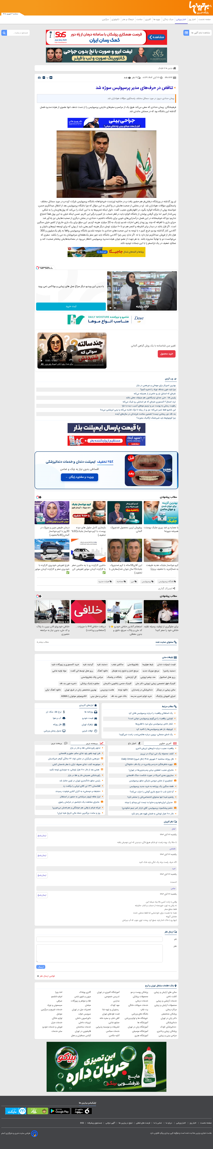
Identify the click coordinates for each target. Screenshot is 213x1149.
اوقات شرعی (87, 731)
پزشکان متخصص (169, 1014)
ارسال (41, 967)
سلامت (139, 19)
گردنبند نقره (88, 664)
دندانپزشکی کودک (168, 1027)
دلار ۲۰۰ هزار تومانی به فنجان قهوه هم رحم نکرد (152, 813)
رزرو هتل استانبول (167, 677)
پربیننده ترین (92, 743)
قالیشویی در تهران (83, 1031)
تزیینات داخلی (85, 1022)
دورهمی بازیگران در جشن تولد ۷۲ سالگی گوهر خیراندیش (73, 759)
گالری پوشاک (85, 992)
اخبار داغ (132, 743)
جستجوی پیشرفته (94, 1123)
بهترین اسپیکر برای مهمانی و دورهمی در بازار (156, 385)
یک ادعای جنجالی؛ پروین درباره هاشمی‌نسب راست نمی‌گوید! (146, 734)
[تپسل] (37, 268)
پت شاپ (144, 1009)
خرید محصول (166, 354)
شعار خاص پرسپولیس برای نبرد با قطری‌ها (154, 724)
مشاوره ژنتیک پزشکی (89, 683)
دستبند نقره (102, 664)
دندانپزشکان (171, 1022)
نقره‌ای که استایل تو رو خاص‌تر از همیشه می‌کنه (155, 393)
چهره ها (157, 19)
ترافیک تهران (87, 724)
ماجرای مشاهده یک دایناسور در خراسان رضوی (78, 802)
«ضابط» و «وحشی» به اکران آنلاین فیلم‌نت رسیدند (77, 791)
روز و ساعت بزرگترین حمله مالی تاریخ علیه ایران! (78, 813)
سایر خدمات (57, 1031)
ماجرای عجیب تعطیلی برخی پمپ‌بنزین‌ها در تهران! (151, 770)
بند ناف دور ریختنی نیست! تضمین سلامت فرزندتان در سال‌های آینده (145, 414)
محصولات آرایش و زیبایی (165, 1005)
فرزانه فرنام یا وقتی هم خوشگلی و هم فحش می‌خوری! (76, 808)
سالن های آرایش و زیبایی (165, 992)
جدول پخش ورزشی (52, 731)
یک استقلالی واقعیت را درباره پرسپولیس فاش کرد (151, 713)
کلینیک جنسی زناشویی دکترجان (117, 683)
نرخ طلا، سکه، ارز (53, 712)
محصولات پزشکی (140, 996)
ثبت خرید (71, 306)
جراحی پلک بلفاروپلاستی (92, 677)
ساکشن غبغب (117, 664)
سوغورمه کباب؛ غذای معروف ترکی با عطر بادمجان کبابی (76, 764)
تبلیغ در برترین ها (125, 1123)
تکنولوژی (115, 19)
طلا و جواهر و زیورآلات (81, 1001)
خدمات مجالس (112, 1031)
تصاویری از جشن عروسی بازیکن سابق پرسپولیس (151, 780)
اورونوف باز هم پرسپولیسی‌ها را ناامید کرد (154, 729)
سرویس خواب (84, 1014)
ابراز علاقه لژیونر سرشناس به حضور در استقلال (80, 797)
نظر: (175, 946)
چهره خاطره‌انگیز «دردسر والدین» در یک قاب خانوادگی (149, 764)
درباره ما (169, 1123)
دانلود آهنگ (102, 671)
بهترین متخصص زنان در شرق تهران (80, 690)
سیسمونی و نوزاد (54, 1005)
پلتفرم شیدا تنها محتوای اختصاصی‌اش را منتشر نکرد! (150, 797)
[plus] (51, 77)
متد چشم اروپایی (147, 677)
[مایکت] (15, 1112)
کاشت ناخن (171, 996)
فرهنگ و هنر (128, 19)
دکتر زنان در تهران (169, 1018)
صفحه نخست (205, 19)
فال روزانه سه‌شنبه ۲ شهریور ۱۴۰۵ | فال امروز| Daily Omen (147, 759)
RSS (82, 1123)
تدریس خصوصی (112, 996)
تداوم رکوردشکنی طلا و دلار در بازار (85, 748)
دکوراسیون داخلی (83, 1018)
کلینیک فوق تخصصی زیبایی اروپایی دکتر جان (155, 683)
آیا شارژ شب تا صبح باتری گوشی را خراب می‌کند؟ (152, 791)
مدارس (116, 1001)
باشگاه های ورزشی (140, 1014)
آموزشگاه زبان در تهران (138, 1027)
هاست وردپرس (107, 690)
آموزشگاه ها (142, 1022)
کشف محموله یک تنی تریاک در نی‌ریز (157, 753)
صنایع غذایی (113, 1022)
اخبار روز (192, 19)
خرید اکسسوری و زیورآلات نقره (65, 664)
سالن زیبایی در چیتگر (166, 690)
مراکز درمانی (171, 1009)
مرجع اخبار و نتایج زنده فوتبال (125, 671)
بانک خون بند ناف (119, 696)
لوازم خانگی (57, 1018)
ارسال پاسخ (42, 835)
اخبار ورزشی (181, 19)
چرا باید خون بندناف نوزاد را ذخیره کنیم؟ (158, 389)
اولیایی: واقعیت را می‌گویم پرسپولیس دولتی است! (150, 718)
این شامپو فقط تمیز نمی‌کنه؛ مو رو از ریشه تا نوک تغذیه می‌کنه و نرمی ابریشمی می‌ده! (138, 410)
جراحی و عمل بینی (99, 696)
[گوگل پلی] (59, 1112)
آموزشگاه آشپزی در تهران (108, 992)
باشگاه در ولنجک (114, 677)
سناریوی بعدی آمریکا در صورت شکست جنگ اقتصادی (150, 775)
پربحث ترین (56, 743)
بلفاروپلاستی (132, 664)
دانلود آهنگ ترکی (53, 690)
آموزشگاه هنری (141, 1035)
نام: (175, 939)
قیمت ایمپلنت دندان (166, 664)
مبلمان (88, 1005)
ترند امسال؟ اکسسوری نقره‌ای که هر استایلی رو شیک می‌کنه (149, 402)
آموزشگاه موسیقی (140, 1031)
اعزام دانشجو (56, 996)
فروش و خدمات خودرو (52, 1027)
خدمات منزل (56, 1022)
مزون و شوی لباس (82, 996)
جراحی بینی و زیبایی (168, 1035)
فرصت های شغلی (143, 1123)
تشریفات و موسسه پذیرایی (107, 1027)
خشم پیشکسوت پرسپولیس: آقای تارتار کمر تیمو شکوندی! (147, 808)
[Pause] (110, 308)
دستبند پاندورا (169, 671)
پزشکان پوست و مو (139, 992)
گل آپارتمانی (131, 677)
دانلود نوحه (123, 690)
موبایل (59, 1014)
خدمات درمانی (141, 1001)
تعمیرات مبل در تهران (81, 1009)
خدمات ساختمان (83, 1027)
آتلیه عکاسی (114, 1035)
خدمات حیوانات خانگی (138, 1005)
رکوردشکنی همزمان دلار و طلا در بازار (84, 775)
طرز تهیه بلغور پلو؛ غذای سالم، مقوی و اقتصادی (79, 753)
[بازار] (37, 1112)
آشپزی (148, 19)
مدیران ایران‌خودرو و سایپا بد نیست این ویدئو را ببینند (149, 802)
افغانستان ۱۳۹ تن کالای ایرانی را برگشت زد (81, 786)
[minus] (44, 77)
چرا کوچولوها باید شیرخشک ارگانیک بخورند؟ (156, 418)
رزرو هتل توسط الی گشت (81, 671)
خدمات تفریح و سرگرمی (51, 1009)
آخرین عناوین (165, 743)
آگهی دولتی (110, 1123)
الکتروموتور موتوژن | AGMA (74, 696)
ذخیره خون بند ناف (68, 683)
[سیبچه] (81, 1112)
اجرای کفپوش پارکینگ (165, 696)
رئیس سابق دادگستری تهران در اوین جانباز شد (79, 781)
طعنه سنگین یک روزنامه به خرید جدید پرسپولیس (152, 786)
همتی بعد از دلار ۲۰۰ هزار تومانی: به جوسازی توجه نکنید (74, 770)
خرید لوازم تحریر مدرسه (141, 696)
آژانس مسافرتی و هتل (81, 1035)
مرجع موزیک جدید (150, 671)
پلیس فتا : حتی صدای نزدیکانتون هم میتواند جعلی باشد (151, 397)
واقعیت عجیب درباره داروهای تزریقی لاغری (155, 748)
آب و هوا (57, 718)
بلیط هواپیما (147, 664)
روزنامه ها (89, 712)
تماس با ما (158, 1123)
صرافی (59, 1001)
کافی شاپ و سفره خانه (109, 1018)
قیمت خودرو (87, 718)
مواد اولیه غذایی (59, 671)
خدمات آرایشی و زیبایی (166, 1001)
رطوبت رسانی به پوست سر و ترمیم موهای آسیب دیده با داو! (149, 406)
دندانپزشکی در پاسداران (142, 690)
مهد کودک (114, 1005)
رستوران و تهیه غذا (110, 1009)
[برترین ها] (199, 7)
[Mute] (115, 308)
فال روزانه (57, 724)
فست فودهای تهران (110, 1014)
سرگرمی (105, 19)
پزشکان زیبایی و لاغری (167, 1031)
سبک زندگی (168, 19)
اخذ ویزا (58, 992)
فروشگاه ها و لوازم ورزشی (136, 1018)
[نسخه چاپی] (39, 77)
